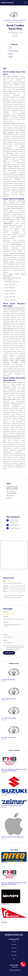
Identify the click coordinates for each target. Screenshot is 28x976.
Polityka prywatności (15, 970)
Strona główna (7, 20)
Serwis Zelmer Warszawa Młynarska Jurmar (11, 805)
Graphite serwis (4, 904)
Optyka (14, 940)
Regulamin (15, 967)
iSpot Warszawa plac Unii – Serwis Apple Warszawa (12, 836)
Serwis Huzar (4, 922)
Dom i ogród (14, 955)
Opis (10, 47)
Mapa (10, 54)
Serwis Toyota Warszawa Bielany (8, 718)
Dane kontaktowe (14, 51)
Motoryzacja (22, 20)
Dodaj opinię (9, 652)
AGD (14, 958)
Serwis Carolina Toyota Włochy (8, 698)
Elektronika (14, 951)
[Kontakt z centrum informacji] (23, 964)
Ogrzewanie (14, 944)
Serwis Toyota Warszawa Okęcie (8, 737)
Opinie (11, 57)
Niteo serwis (4, 862)
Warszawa (15, 20)
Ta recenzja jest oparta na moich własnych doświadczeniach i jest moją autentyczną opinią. (14, 647)
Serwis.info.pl (7, 2)
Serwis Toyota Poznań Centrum (8, 679)
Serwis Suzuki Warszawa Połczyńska (9, 793)
